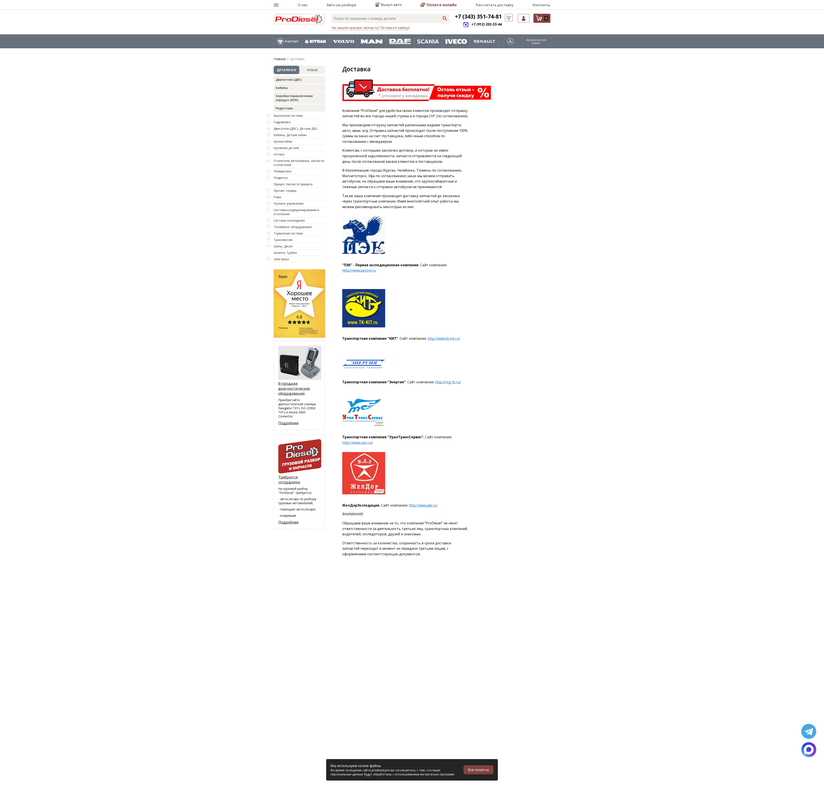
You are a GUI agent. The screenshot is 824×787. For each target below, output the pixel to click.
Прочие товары (285, 191)
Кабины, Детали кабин (290, 135)
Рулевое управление (289, 203)
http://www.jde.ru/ (423, 505)
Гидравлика (282, 122)
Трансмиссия (283, 240)
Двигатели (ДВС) (289, 80)
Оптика (279, 154)
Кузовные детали (286, 148)
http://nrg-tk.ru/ (448, 382)
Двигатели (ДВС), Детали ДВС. (296, 128)
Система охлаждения (289, 220)
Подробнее (288, 422)
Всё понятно (478, 769)
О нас (303, 4)
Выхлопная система (288, 116)
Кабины (282, 88)
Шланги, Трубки (285, 253)
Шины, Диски (283, 246)
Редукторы (284, 108)
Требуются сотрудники (289, 479)
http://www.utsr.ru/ (357, 442)
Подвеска (281, 178)
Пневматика (282, 171)
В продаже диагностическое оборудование (294, 388)
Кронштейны (283, 141)
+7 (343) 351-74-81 (478, 16)
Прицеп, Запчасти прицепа (293, 184)
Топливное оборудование (293, 227)
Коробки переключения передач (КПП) (294, 98)
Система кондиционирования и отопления (296, 212)
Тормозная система (288, 233)
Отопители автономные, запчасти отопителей (299, 163)
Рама (277, 197)
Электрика (281, 259)
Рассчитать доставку (495, 4)
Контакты (541, 4)
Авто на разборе (341, 4)
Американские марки (536, 41)
